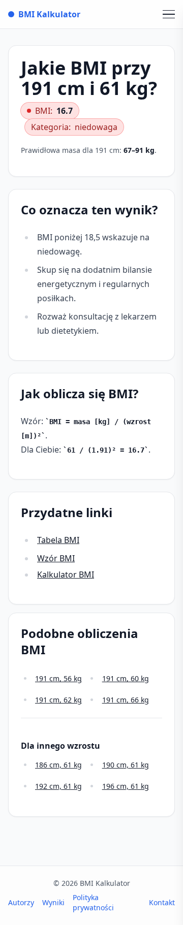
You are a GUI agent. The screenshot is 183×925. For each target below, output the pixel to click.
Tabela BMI (58, 540)
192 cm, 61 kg (58, 786)
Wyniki (53, 902)
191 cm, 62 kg (58, 700)
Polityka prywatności (93, 902)
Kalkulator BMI (65, 574)
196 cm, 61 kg (125, 786)
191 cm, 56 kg (58, 678)
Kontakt (162, 902)
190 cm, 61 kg (125, 765)
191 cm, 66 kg (125, 700)
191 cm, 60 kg (125, 678)
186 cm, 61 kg (58, 765)
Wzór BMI (56, 558)
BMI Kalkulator (49, 14)
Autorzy (21, 902)
